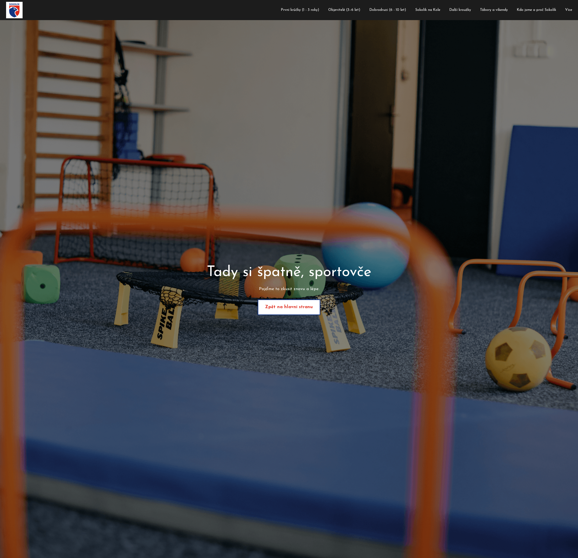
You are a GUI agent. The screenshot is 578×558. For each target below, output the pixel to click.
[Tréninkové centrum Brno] (14, 10)
